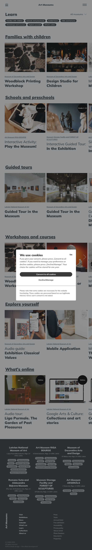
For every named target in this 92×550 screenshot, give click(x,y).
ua (71, 254)
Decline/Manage (46, 280)
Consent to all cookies (46, 274)
